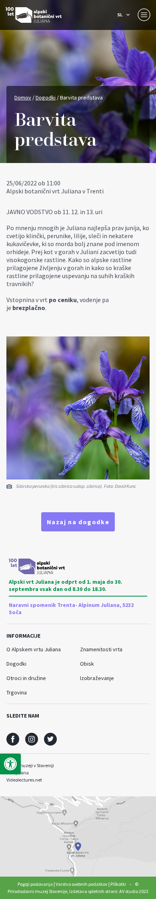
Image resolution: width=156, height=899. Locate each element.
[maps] (78, 836)
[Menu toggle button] (144, 14)
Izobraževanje (97, 678)
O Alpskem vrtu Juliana (33, 649)
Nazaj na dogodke (78, 522)
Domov (22, 97)
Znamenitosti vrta (101, 649)
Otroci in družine (26, 678)
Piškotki (118, 884)
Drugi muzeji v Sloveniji (30, 765)
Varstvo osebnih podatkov (82, 884)
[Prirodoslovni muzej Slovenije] (34, 15)
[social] (12, 739)
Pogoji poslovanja (35, 884)
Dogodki (46, 97)
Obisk (87, 663)
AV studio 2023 (133, 891)
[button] (10, 764)
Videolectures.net (24, 780)
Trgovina (16, 692)
